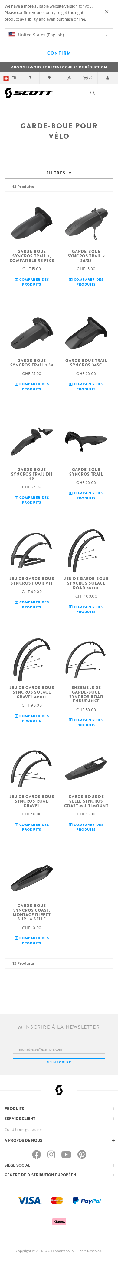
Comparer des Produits (33, 282)
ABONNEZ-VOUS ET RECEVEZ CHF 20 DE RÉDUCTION (59, 67)
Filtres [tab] (56, 173)
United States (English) (40, 35)
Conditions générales (23, 1129)
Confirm (59, 53)
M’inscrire (59, 1062)
